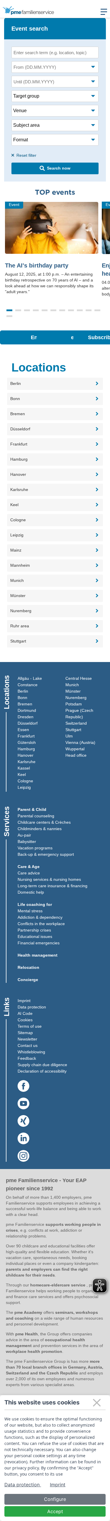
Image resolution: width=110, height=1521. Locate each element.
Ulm (69, 736)
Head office (76, 755)
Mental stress (30, 911)
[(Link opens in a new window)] (23, 1086)
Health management (37, 955)
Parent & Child (32, 809)
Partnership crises (34, 930)
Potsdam (73, 704)
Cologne (25, 781)
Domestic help (31, 892)
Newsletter (27, 1039)
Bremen (25, 704)
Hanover (25, 755)
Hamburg (26, 749)
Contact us (28, 1045)
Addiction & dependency (40, 917)
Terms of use (30, 1026)
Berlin (23, 691)
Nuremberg (76, 697)
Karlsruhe (26, 761)
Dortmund (27, 710)
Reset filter (25, 155)
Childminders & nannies (40, 828)
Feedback (27, 1058)
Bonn (22, 697)
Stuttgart (73, 729)
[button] (9, 310)
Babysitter (27, 841)
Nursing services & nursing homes (49, 879)
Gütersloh (27, 742)
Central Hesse (78, 678)
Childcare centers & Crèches (44, 822)
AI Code (25, 1013)
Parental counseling (36, 816)
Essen (23, 729)
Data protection (32, 1007)
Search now (58, 168)
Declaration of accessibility (42, 1071)
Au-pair (24, 835)
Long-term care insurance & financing (52, 885)
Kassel (24, 768)
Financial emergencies (39, 943)
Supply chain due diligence (42, 1064)
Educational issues (35, 936)
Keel (22, 774)
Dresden (25, 716)
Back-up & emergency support (46, 854)
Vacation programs (35, 848)
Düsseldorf (28, 723)
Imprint (24, 1000)
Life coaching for (35, 904)
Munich (72, 684)
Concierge (28, 979)
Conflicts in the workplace (41, 923)
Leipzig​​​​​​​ (24, 787)
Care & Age (29, 866)
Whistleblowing (31, 1052)
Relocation (28, 967)
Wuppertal (74, 749)
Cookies (25, 1019)
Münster (73, 691)
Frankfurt (26, 736)
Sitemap (25, 1032)
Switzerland (76, 723)
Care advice (29, 873)
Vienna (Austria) (80, 742)
